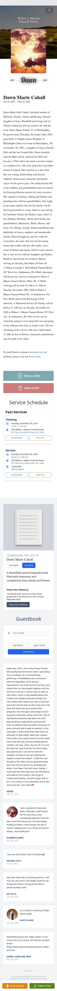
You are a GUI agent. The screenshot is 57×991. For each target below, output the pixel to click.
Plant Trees (40, 438)
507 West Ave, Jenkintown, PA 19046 (27, 432)
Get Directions (16, 438)
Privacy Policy (20, 979)
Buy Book (29, 565)
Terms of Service (36, 979)
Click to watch (17, 469)
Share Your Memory (18, 604)
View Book (13, 565)
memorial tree (37, 352)
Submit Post (28, 651)
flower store (34, 356)
